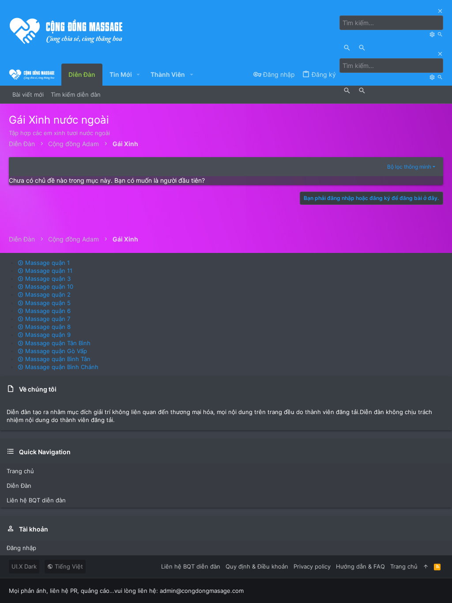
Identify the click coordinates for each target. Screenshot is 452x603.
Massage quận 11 (47, 270)
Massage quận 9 (47, 334)
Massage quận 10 (48, 286)
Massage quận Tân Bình (56, 343)
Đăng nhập (21, 547)
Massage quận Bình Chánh (60, 366)
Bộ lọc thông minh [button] (409, 166)
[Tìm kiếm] (433, 34)
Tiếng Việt (68, 566)
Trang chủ (20, 471)
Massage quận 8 (47, 326)
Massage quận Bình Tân (56, 358)
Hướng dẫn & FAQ (360, 566)
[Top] (425, 566)
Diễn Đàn (19, 485)
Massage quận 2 (47, 294)
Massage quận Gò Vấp (55, 350)
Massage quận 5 (47, 302)
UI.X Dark (24, 566)
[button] (138, 74)
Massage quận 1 (46, 262)
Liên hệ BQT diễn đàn (36, 500)
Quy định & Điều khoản (257, 566)
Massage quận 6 (47, 310)
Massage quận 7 (46, 318)
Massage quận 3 (47, 278)
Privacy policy (312, 566)
